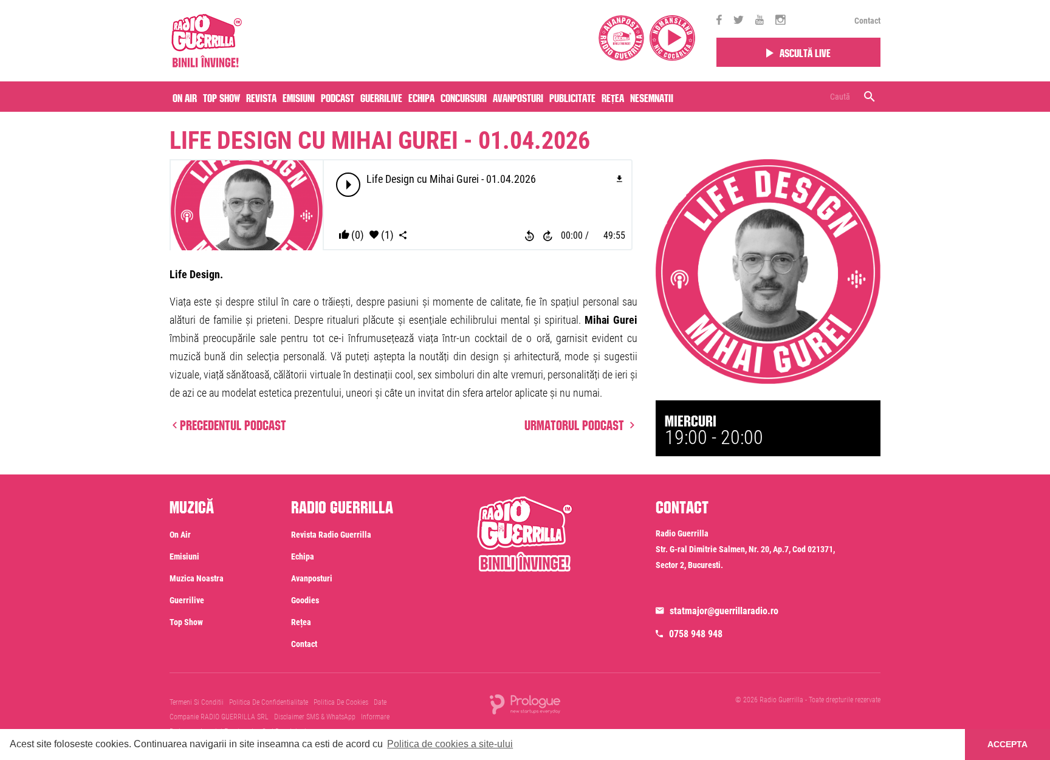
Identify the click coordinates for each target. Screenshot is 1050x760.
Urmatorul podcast (575, 423)
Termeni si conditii (197, 702)
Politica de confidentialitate (268, 702)
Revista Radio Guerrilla (331, 534)
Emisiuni (299, 97)
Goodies (305, 600)
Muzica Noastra (197, 578)
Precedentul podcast (233, 423)
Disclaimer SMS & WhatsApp (314, 717)
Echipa (421, 97)
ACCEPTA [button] (1007, 744)
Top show (186, 622)
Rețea (613, 97)
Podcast (337, 97)
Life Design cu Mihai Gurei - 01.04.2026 (380, 140)
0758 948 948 (695, 634)
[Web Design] (525, 704)
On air (185, 97)
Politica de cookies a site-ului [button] (450, 744)
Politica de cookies (341, 702)
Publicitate (572, 97)
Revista (261, 97)
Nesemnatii (651, 97)
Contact (867, 21)
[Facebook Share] (403, 235)
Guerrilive (381, 97)
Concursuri (464, 97)
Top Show (221, 97)
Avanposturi (518, 97)
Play (348, 185)
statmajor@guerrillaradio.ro (724, 611)
